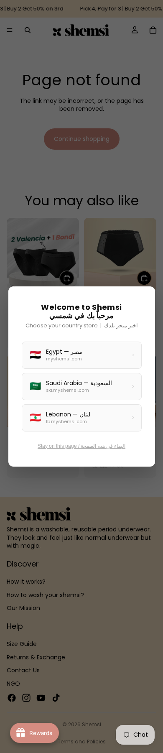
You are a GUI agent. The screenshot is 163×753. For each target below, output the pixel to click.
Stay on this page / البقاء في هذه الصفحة (81, 446)
